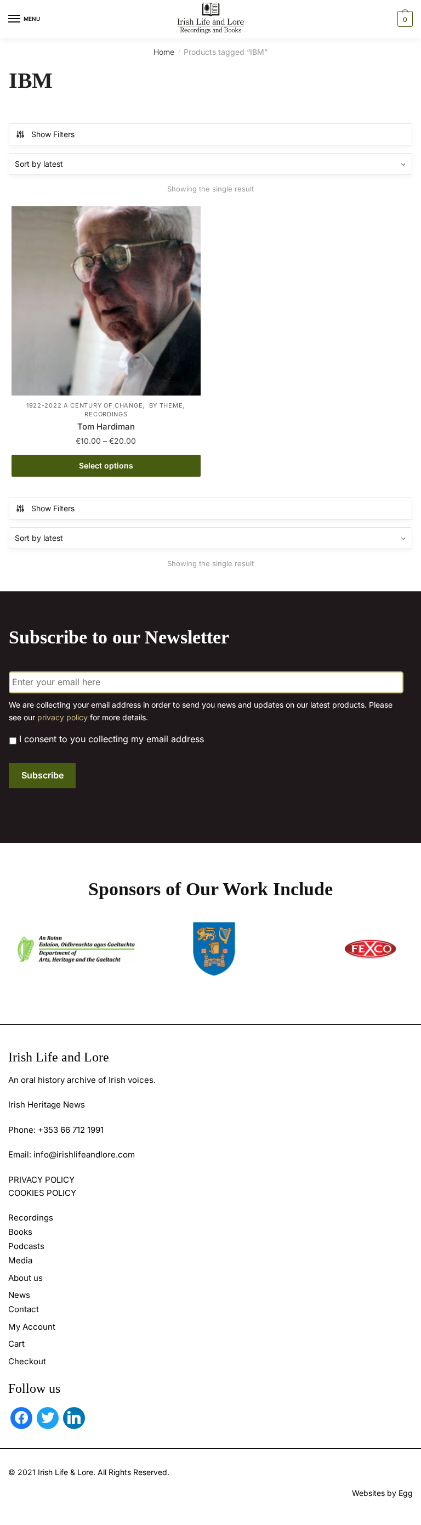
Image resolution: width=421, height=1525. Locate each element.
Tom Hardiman (106, 426)
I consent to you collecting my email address (111, 738)
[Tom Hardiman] (106, 301)
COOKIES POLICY (42, 1193)
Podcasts (26, 1246)
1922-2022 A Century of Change (84, 405)
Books (20, 1232)
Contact (23, 1309)
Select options (106, 465)
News (19, 1295)
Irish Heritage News (46, 1104)
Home (163, 52)
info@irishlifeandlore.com (84, 1154)
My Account (31, 1326)
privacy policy (62, 717)
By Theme (166, 405)
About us (25, 1278)
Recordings (105, 414)
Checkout (27, 1361)
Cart (16, 1343)
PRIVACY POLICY (41, 1179)
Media (20, 1260)
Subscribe (42, 775)
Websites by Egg (382, 1493)
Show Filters (53, 134)
